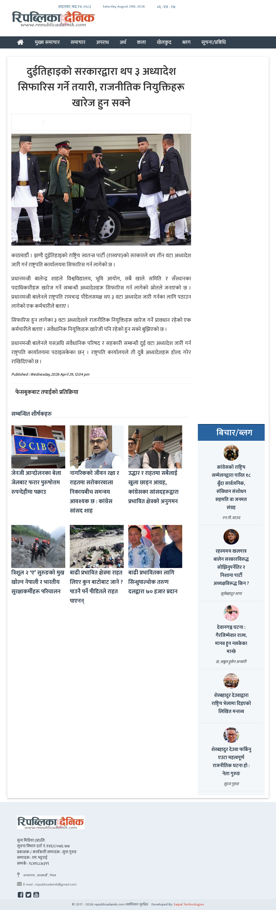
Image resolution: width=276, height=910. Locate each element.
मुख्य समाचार (47, 42)
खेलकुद (164, 42)
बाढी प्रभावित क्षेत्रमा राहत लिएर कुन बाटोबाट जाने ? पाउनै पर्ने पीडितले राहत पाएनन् (96, 587)
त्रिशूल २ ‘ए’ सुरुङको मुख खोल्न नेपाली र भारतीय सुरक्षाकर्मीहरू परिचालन (37, 582)
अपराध (102, 42)
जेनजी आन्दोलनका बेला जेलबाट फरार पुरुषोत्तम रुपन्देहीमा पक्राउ (36, 482)
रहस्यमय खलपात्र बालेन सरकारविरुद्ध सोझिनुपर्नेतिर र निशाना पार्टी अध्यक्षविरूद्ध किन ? (231, 567)
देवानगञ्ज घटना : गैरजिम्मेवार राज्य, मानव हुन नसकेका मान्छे (231, 639)
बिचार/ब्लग (234, 433)
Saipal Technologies (189, 904)
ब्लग (186, 42)
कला (141, 42)
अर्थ (123, 42)
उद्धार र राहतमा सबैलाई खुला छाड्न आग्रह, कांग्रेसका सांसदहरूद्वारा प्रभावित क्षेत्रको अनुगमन (153, 487)
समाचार (78, 42)
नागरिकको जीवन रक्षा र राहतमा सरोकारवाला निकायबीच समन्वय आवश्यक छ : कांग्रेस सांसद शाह (94, 492)
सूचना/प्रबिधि (213, 42)
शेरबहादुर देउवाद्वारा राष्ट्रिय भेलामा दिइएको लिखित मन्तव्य (231, 704)
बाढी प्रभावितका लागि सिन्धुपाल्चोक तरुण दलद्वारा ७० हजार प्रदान (153, 582)
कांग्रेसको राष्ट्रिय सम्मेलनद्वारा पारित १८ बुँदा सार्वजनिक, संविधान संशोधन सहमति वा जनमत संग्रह (231, 487)
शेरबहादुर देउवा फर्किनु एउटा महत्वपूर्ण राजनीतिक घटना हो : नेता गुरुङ (231, 762)
